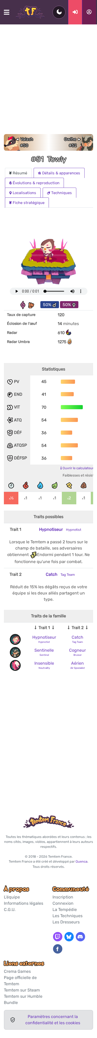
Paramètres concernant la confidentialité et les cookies (52, 1019)
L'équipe (12, 897)
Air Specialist (77, 667)
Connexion (63, 903)
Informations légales (23, 903)
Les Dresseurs (66, 922)
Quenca (81, 861)
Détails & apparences (61, 173)
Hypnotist (44, 641)
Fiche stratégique (28, 202)
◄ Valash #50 (24, 142)
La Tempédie (65, 909)
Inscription (63, 897)
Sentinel (44, 654)
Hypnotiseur (60, 529)
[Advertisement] (48, 82)
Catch (60, 574)
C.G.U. (10, 909)
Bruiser (77, 654)
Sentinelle (44, 650)
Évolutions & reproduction (36, 183)
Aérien (77, 663)
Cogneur (77, 650)
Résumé (20, 173)
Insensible (44, 663)
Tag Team (77, 641)
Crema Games (17, 971)
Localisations (24, 192)
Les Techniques (68, 915)
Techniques (61, 192)
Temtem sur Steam (22, 990)
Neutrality (44, 667)
